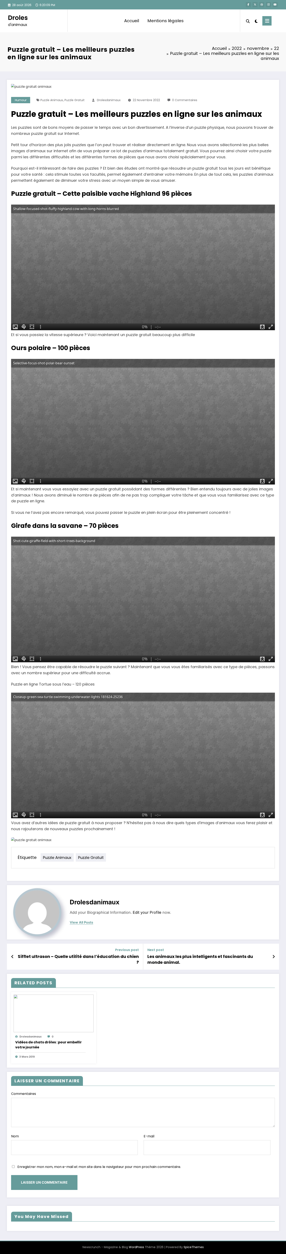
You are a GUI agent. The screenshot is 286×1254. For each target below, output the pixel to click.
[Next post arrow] (273, 956)
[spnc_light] (256, 21)
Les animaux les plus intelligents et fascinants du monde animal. (200, 959)
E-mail (149, 1136)
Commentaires (23, 1093)
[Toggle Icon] (267, 21)
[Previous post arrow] (12, 956)
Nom (15, 1136)
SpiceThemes (194, 1247)
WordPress (136, 1247)
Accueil (131, 21)
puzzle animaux (51, 100)
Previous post (127, 950)
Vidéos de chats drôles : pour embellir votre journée (48, 1045)
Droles (18, 17)
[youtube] (275, 4)
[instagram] (268, 4)
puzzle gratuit (74, 100)
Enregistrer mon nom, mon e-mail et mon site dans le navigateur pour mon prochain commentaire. (99, 1166)
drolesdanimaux (109, 100)
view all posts (81, 922)
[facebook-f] (248, 4)
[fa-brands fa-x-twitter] (255, 4)
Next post (155, 950)
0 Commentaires (184, 100)
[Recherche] (247, 20)
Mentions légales (165, 21)
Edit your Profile (147, 912)
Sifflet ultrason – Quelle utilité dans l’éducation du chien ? (78, 959)
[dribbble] (261, 4)
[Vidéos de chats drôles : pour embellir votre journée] (54, 1013)
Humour (21, 100)
